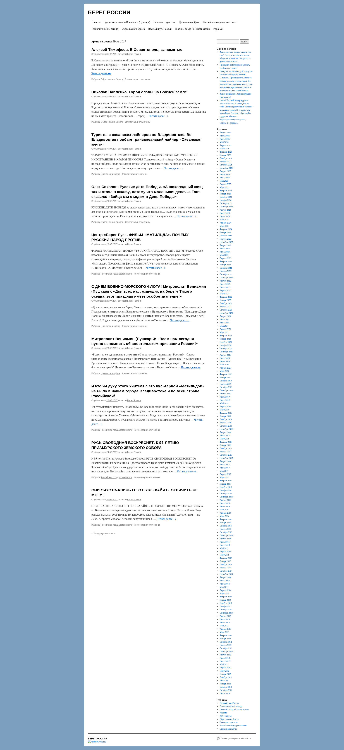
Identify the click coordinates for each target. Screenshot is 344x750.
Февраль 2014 (226, 596)
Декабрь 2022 (226, 267)
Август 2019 (225, 393)
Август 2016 (225, 499)
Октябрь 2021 (226, 309)
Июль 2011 (225, 680)
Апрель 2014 (225, 590)
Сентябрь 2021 (226, 312)
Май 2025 (224, 180)
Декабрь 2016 (226, 486)
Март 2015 (224, 554)
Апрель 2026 (225, 145)
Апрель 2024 (225, 222)
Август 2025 (225, 171)
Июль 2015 (225, 541)
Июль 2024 (225, 212)
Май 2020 (224, 364)
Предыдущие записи (103, 533)
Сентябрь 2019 (226, 390)
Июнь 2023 (225, 251)
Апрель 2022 (225, 290)
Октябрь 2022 (226, 274)
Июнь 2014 (225, 583)
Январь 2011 (225, 683)
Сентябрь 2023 (226, 242)
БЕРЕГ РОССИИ (109, 12)
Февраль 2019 (226, 412)
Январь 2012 (225, 673)
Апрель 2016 (225, 512)
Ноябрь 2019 (225, 383)
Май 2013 (224, 625)
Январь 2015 (225, 561)
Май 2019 (224, 403)
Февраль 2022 (226, 296)
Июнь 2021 (225, 322)
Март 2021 (224, 332)
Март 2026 (224, 148)
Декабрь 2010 (226, 686)
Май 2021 (224, 325)
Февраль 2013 (226, 635)
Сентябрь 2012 (226, 651)
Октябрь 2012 (226, 648)
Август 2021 (225, 316)
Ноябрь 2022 (225, 271)
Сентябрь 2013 (226, 612)
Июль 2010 (225, 693)
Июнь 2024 (225, 216)
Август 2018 (225, 432)
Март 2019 (224, 409)
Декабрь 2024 (226, 196)
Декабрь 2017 (226, 448)
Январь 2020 (225, 377)
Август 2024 (225, 209)
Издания (218, 28)
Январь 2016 (225, 522)
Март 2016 (224, 516)
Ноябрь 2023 (225, 238)
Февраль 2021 (226, 335)
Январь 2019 (225, 416)
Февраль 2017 (226, 480)
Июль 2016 (225, 503)
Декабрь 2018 (226, 419)
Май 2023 (224, 254)
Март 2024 (224, 225)
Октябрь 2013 (226, 609)
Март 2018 (224, 438)
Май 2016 (224, 509)
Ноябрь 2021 (225, 306)
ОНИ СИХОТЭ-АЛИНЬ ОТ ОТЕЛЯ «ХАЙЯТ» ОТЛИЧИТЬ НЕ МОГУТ (144, 492)
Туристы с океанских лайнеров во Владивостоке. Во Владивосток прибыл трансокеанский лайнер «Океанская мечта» (146, 139)
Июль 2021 (225, 319)
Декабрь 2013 (226, 603)
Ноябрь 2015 (225, 528)
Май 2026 (224, 142)
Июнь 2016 (225, 506)
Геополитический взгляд (105, 28)
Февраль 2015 (226, 557)
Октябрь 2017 (226, 454)
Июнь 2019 (225, 399)
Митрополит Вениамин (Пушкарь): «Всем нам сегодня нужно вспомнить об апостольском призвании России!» (144, 341)
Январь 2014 (225, 599)
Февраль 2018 (226, 441)
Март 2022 (224, 293)
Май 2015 (224, 548)
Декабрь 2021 (226, 303)
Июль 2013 (225, 619)
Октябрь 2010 (226, 690)
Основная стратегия (164, 22)
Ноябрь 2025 (225, 161)
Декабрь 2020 (226, 341)
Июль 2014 (225, 580)
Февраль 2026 (226, 151)
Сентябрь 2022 (226, 277)
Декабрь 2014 (226, 564)
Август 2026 (225, 132)
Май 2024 (224, 219)
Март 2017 (224, 477)
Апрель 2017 (225, 474)
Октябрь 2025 (226, 164)
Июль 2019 (225, 396)
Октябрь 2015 (226, 532)
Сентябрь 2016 (226, 496)
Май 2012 (224, 664)
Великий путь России (159, 28)
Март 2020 (224, 370)
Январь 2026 (225, 154)
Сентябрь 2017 (226, 457)
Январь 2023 (225, 264)
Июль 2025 (225, 174)
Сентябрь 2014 (226, 574)
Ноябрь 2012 (225, 644)
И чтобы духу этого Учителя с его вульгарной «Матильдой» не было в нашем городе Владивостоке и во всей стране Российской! (147, 390)
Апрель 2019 (225, 406)
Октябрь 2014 (226, 570)
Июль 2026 (225, 135)
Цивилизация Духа (189, 22)
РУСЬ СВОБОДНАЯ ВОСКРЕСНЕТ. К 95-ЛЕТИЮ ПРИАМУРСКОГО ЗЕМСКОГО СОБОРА (135, 445)
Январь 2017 (225, 483)
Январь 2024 (225, 232)
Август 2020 (225, 354)
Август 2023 (225, 245)
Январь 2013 (225, 638)
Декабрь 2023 (226, 235)
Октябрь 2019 (226, 387)
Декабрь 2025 (226, 158)
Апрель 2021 (225, 329)
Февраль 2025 (226, 190)
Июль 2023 (225, 248)
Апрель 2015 (225, 551)
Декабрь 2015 (226, 525)
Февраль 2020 (226, 374)
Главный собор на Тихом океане (192, 28)
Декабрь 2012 (226, 641)
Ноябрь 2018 (225, 422)
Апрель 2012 (225, 667)
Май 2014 (224, 586)
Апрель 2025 (225, 183)
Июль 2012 (225, 657)
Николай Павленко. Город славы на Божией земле (139, 91)
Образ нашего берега (133, 28)
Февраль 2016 (226, 519)
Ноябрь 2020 (225, 345)
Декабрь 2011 (226, 677)
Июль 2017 (225, 464)
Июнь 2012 (225, 661)
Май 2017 (224, 470)
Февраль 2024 (226, 229)
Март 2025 (224, 187)
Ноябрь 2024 (225, 200)
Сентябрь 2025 (226, 167)
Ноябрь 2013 (225, 606)
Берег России (134, 53)
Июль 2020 (225, 358)
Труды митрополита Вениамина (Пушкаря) (127, 22)
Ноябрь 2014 (225, 567)
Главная (96, 22)
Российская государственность (220, 22)
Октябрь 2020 (226, 348)
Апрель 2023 (225, 258)
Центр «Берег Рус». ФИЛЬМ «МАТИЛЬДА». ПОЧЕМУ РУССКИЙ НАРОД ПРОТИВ (139, 237)
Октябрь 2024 (226, 203)
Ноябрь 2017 (225, 451)
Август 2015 (225, 538)
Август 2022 (225, 280)
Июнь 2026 (225, 138)
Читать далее (101, 73)
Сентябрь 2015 (226, 535)
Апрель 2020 (225, 367)
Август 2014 (225, 577)
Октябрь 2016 (226, 493)
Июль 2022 (225, 283)
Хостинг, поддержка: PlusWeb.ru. (235, 738)
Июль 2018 (225, 435)
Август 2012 (225, 654)
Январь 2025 (225, 193)
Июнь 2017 (225, 467)
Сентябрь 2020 (226, 351)
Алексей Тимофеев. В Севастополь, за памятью (136, 49)
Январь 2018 (225, 445)
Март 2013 (224, 632)
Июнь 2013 (225, 622)
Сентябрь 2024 (226, 206)
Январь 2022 (225, 300)
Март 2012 (224, 670)
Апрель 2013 (225, 628)
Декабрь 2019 (226, 380)
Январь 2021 (225, 338)
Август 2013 (225, 615)
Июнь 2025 (225, 177)
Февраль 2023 (226, 261)
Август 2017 (225, 461)
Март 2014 (224, 593)
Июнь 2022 (225, 287)
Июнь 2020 (225, 361)
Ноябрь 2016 (225, 490)
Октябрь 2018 (226, 425)
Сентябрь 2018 (226, 428)
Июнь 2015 (225, 545)
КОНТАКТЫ (225, 715)
